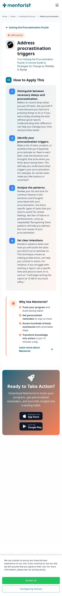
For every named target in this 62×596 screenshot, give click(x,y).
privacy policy (38, 569)
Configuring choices (31, 589)
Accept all (31, 580)
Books (13, 16)
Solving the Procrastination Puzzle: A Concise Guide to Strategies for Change (35, 63)
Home (4, 16)
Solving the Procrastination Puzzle (27, 16)
